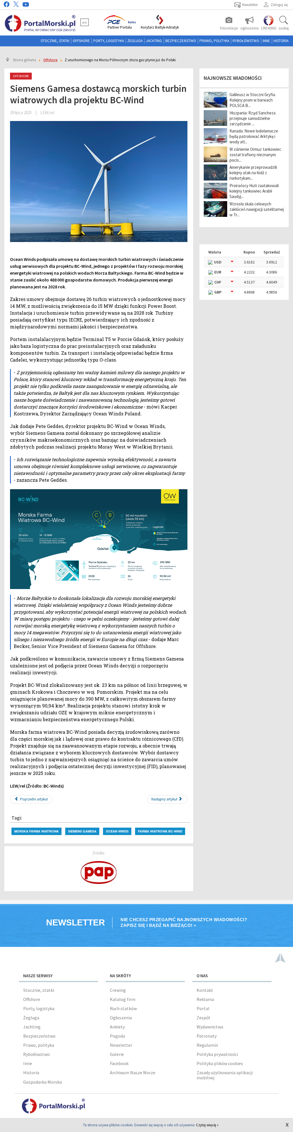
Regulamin (207, 1045)
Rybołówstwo (246, 40)
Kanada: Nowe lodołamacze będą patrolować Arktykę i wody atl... (253, 136)
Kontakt (205, 990)
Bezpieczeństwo (180, 40)
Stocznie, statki (55, 40)
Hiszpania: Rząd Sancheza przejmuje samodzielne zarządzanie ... (252, 118)
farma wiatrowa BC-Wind (160, 831)
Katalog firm (122, 999)
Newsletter (121, 1045)
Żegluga (134, 40)
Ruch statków (123, 1008)
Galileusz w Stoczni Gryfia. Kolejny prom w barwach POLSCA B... (252, 100)
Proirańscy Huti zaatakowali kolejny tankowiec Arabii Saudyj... (254, 191)
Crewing (118, 990)
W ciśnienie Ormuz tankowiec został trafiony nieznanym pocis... (255, 154)
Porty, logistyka (108, 40)
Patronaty (207, 1036)
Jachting (154, 40)
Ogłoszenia (121, 1017)
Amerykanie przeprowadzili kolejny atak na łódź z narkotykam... (253, 172)
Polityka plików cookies (220, 1063)
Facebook (119, 1063)
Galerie (117, 1054)
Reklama (205, 999)
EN (84, 22)
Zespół (203, 1017)
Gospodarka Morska (42, 1082)
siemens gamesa (82, 831)
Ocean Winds (117, 831)
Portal (203, 1008)
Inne (266, 40)
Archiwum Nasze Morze (132, 1072)
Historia (281, 40)
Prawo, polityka (214, 40)
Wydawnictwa (210, 1027)
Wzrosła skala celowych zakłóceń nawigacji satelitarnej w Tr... (256, 209)
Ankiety (117, 1027)
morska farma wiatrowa (36, 831)
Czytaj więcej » (207, 1125)
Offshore (81, 40)
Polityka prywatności (217, 1054)
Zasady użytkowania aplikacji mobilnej (225, 1075)
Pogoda (117, 1036)
